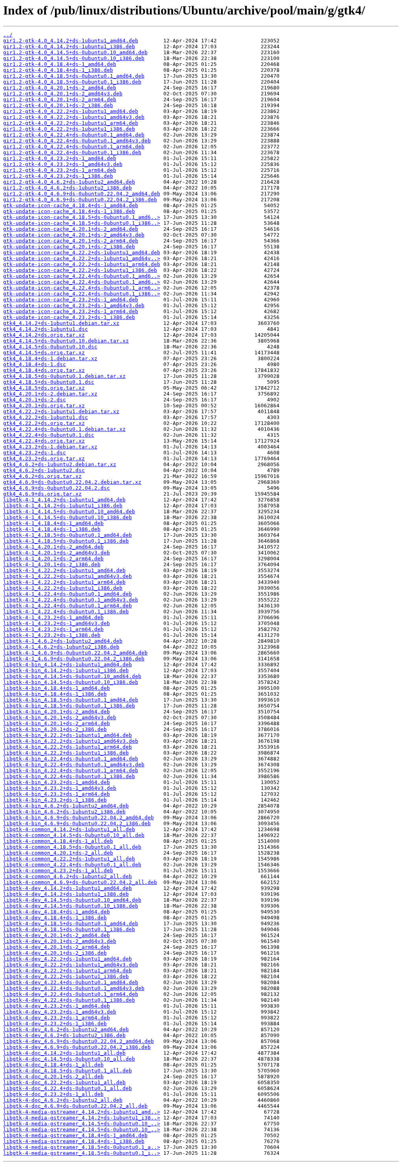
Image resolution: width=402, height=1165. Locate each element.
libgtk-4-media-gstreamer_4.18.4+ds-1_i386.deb (73, 1141)
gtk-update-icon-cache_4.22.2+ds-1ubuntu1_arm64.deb (81, 264)
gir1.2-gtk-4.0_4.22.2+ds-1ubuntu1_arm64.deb (70, 123)
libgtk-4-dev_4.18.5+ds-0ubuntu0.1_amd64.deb (70, 923)
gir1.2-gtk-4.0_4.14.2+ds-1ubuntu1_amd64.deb (70, 41)
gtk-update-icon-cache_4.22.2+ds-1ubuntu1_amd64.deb (81, 252)
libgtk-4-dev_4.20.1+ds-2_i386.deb (55, 953)
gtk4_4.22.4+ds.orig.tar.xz (44, 441)
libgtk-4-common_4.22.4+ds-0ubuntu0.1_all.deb (72, 865)
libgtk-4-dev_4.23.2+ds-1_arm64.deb (56, 1018)
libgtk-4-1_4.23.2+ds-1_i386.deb (51, 635)
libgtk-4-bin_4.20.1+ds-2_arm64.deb (56, 723)
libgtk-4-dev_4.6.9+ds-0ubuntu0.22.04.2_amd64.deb (78, 1041)
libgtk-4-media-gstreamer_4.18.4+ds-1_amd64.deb (75, 1135)
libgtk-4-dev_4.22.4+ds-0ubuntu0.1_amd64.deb (70, 982)
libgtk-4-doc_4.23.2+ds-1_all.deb (53, 1094)
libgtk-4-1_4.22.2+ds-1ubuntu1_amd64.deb (64, 570)
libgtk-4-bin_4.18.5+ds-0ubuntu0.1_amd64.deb (70, 700)
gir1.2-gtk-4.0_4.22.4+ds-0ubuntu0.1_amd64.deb (73, 135)
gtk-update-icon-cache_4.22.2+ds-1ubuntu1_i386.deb (80, 270)
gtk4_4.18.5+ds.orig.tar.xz (44, 388)
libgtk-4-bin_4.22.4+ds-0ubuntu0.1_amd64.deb (70, 759)
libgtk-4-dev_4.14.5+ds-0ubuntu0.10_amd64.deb (72, 900)
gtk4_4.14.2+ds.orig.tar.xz (44, 335)
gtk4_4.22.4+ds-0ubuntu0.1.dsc (48, 435)
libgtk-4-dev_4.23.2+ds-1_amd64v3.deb (59, 1012)
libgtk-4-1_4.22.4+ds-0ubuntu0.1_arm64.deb (67, 606)
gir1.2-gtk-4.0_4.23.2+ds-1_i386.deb (58, 176)
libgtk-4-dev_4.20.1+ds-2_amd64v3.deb (59, 941)
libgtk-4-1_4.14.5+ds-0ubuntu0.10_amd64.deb (69, 511)
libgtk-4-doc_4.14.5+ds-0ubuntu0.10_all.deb (69, 1059)
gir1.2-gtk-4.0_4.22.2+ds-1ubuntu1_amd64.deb (70, 111)
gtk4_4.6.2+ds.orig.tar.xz (42, 476)
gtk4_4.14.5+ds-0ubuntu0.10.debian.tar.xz (66, 341)
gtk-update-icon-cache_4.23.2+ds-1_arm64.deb (70, 311)
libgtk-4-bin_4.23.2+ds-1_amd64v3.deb (59, 788)
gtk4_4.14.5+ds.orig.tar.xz (44, 353)
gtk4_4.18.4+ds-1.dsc (34, 364)
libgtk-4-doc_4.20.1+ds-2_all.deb (53, 1076)
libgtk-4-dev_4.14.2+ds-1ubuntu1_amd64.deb (67, 888)
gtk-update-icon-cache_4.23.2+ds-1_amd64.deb (70, 300)
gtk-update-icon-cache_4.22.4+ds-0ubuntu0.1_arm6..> (81, 288)
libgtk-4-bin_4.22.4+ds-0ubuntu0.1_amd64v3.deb (73, 765)
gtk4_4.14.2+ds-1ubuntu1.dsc (45, 329)
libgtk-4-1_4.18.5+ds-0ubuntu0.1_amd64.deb (67, 535)
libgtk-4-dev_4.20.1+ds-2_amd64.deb (56, 935)
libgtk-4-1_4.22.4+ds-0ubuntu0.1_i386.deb (66, 611)
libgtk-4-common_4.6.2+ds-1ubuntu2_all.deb (67, 876)
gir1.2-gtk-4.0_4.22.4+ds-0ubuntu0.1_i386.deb (72, 152)
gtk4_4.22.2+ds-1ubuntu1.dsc (45, 417)
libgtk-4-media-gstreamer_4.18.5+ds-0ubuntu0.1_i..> (81, 1153)
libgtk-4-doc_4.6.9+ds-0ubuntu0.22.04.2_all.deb (75, 1106)
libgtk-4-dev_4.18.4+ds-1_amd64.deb (56, 912)
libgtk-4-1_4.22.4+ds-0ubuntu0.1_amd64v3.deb (70, 600)
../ (8, 35)
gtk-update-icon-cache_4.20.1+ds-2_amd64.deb (70, 229)
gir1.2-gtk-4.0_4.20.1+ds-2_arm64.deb (59, 99)
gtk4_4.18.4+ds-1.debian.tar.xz (50, 358)
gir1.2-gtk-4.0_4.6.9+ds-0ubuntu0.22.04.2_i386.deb (80, 199)
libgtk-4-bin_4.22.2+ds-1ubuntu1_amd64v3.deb (70, 741)
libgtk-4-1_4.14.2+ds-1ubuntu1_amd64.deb (64, 500)
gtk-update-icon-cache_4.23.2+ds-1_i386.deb (69, 317)
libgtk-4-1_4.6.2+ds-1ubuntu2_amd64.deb (62, 641)
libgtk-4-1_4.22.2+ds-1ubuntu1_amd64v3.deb (67, 576)
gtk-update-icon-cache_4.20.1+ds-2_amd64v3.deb (73, 235)
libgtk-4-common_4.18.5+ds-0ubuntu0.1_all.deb (72, 847)
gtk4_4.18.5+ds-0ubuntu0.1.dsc (48, 382)
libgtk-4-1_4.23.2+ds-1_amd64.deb (53, 617)
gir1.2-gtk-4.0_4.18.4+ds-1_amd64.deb (59, 64)
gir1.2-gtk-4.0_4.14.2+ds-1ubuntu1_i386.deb (69, 46)
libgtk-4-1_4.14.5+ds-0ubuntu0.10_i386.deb (67, 517)
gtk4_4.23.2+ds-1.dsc (34, 453)
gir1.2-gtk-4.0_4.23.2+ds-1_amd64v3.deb (62, 164)
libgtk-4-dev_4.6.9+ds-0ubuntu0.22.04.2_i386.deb (77, 1047)
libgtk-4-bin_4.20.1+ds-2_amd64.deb (56, 712)
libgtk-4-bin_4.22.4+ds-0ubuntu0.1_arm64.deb (70, 770)
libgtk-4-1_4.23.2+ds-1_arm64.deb (53, 629)
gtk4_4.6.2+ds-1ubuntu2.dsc (44, 470)
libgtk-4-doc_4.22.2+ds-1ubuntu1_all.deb (64, 1082)
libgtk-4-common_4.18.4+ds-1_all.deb (58, 841)
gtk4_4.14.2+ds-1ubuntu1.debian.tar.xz (61, 323)
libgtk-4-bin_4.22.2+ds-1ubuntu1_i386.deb (66, 753)
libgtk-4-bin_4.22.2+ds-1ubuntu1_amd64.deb (67, 735)
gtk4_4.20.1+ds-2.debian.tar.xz (50, 394)
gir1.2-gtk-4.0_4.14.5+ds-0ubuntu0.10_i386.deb (73, 58)
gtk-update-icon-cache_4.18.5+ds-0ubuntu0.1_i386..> (81, 223)
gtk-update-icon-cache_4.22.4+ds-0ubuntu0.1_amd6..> (81, 276)
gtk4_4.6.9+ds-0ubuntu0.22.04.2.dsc (56, 488)
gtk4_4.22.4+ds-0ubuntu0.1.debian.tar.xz (64, 429)
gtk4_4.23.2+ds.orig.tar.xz (44, 458)
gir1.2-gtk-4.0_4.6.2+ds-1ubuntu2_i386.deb (67, 188)
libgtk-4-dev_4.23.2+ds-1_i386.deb (55, 1023)
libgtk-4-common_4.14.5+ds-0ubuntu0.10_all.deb (73, 835)
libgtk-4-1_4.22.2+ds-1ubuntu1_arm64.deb (64, 582)
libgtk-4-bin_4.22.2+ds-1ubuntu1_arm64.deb (67, 747)
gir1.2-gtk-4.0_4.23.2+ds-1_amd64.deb (59, 158)
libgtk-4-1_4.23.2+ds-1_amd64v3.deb (56, 623)
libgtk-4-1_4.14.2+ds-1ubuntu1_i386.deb (62, 506)
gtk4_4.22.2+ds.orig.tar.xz (44, 423)
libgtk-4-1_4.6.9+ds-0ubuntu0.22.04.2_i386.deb (73, 659)
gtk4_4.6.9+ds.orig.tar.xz (42, 494)
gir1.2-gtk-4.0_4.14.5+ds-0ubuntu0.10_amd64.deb (75, 52)
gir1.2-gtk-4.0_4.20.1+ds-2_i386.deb (58, 105)
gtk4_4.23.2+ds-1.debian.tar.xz (50, 447)
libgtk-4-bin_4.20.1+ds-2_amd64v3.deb (59, 717)
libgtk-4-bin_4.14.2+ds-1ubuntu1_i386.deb (66, 670)
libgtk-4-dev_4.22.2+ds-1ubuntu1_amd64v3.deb (70, 965)
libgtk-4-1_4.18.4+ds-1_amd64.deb (53, 523)
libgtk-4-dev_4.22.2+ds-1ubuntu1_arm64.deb (67, 971)
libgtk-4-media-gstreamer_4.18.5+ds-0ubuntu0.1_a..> (81, 1147)
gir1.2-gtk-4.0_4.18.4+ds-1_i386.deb (58, 70)
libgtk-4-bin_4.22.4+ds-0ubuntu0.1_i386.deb (69, 776)
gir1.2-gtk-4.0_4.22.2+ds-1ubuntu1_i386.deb (69, 129)
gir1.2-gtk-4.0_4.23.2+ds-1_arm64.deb (59, 170)
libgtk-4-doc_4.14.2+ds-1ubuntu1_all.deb (64, 1053)
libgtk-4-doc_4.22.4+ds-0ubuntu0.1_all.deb (67, 1088)
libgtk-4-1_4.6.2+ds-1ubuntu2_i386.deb (61, 647)
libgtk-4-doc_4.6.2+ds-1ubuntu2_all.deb (62, 1100)
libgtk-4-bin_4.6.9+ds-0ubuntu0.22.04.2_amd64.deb (78, 817)
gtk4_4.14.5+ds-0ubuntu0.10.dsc (50, 347)
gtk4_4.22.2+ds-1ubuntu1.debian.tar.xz (61, 411)
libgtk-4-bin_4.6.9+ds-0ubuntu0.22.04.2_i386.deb (77, 823)
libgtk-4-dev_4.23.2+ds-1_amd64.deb (56, 1006)
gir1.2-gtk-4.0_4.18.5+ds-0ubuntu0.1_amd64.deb (73, 76)
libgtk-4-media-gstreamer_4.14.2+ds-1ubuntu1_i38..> (81, 1118)
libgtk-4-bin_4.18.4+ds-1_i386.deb (55, 694)
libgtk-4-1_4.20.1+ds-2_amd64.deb (53, 547)
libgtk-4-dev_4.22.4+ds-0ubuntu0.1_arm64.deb (70, 994)
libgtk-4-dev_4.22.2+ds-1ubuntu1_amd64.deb (67, 959)
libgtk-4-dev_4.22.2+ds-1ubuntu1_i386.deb (66, 976)
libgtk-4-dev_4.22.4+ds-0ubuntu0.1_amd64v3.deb (73, 988)
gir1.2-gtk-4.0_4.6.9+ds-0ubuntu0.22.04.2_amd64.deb (81, 194)
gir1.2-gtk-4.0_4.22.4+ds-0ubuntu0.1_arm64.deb (73, 146)
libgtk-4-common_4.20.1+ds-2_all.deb (58, 853)
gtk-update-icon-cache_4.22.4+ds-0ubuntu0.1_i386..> (81, 294)
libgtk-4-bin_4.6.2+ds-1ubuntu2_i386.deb (64, 812)
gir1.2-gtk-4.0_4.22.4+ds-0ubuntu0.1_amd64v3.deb (77, 141)
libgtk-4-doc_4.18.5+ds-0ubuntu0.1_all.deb (67, 1071)
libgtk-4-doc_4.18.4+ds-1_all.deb (53, 1065)
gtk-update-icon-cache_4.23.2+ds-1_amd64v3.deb (73, 305)
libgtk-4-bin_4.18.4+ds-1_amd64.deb (56, 688)
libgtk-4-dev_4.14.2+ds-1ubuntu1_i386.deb (66, 894)
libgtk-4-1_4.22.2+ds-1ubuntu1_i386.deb (62, 588)
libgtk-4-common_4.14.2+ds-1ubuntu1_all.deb (69, 829)
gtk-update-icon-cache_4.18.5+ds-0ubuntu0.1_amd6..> (81, 217)
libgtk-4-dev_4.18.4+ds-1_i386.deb (55, 918)
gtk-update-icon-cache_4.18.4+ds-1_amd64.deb (70, 205)
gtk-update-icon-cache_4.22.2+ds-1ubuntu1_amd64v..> (81, 258)
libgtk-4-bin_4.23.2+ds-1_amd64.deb (56, 782)
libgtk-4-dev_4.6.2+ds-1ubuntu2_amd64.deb (66, 1029)
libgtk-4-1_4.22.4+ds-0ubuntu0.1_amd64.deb (67, 594)
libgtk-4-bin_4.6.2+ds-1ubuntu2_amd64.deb (66, 806)
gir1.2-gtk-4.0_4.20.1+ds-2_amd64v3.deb (62, 94)
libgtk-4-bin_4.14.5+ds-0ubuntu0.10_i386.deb (70, 682)
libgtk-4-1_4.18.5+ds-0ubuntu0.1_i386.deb (66, 541)
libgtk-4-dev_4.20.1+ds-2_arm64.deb (56, 947)
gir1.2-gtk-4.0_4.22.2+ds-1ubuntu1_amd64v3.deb (73, 117)
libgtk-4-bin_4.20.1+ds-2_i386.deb (55, 729)
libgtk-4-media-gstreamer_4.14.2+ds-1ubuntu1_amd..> (81, 1112)
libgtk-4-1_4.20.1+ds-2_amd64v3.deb (56, 553)
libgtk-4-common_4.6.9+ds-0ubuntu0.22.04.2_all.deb (80, 882)
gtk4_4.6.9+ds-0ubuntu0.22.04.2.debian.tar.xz (72, 482)
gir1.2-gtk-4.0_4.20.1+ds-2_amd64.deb (59, 88)
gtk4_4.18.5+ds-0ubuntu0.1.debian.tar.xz (64, 376)
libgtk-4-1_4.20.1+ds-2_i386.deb (51, 564)
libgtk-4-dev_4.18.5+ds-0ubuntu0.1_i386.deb (69, 929)
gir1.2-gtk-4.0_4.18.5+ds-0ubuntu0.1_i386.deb (72, 82)
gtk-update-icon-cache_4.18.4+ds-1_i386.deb (69, 211)
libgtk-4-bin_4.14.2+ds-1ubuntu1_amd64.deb (67, 664)
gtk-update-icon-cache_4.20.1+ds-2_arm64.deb (70, 241)
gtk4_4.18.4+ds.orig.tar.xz (44, 370)
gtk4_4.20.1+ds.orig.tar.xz (44, 405)
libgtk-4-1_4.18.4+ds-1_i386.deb (51, 529)
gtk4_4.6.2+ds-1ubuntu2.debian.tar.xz (59, 464)
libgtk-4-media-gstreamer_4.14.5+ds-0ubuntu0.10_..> (81, 1124)
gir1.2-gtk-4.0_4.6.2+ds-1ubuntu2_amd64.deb (69, 182)
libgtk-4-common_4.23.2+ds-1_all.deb (58, 870)
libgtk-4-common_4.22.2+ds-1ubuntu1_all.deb (69, 859)
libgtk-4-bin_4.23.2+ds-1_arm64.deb (56, 794)
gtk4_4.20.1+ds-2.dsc (34, 400)
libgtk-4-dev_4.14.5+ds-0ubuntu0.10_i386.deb (70, 906)
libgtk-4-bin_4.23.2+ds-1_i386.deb (55, 800)
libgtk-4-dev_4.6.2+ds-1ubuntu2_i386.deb (64, 1035)
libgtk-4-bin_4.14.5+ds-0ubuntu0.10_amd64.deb (72, 676)
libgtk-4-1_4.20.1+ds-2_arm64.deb (53, 559)
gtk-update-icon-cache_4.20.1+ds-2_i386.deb (69, 247)
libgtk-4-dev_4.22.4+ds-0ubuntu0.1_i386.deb (69, 1000)
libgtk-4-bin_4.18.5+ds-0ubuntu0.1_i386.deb (69, 706)
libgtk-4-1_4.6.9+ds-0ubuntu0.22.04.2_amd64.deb (75, 653)
